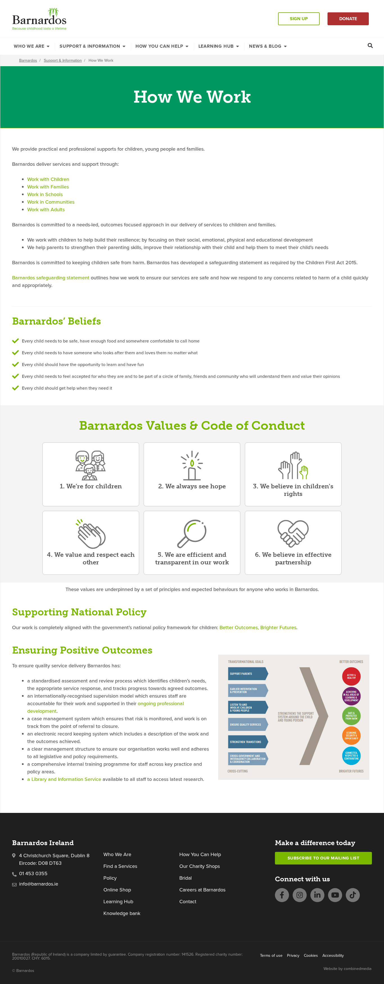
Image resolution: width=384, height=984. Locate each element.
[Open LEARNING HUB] (237, 46)
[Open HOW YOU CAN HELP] (187, 46)
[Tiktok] (353, 895)
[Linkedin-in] (317, 895)
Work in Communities (50, 201)
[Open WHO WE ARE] (48, 46)
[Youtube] (335, 895)
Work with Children (48, 179)
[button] (370, 45)
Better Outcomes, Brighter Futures (258, 627)
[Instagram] (300, 895)
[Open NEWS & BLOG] (285, 46)
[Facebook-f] (282, 895)
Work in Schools (45, 194)
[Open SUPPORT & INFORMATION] (124, 46)
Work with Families (48, 186)
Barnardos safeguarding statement (50, 277)
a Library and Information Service (64, 779)
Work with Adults (46, 209)
